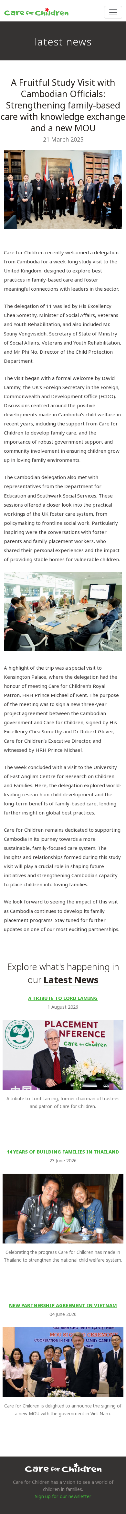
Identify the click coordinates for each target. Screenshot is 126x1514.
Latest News (71, 980)
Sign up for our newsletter (63, 1496)
